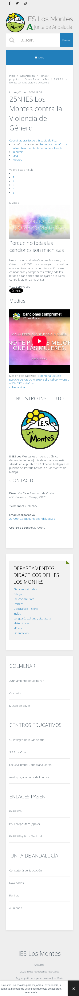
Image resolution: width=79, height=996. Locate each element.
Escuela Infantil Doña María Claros (30, 765)
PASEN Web (16, 811)
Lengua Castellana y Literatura (32, 618)
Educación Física (23, 599)
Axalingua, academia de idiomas (29, 777)
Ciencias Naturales (25, 589)
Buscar (66, 40)
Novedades (16, 883)
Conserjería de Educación (25, 870)
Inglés (17, 613)
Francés (18, 604)
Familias (14, 895)
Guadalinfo (16, 693)
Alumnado (15, 908)
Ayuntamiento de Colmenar (26, 681)
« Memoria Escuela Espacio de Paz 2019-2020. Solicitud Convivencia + (39, 379)
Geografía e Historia (25, 609)
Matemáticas (21, 623)
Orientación (21, 633)
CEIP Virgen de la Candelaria (26, 740)
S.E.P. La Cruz (17, 752)
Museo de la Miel (20, 706)
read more (31, 992)
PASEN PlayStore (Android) (25, 836)
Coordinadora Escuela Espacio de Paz (33, 140)
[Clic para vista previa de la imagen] (39, 238)
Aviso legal (39, 964)
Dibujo (17, 594)
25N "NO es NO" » (22, 383)
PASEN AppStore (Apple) (24, 824)
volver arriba (17, 387)
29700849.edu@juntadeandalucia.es (32, 519)
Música (17, 628)
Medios (17, 159)
